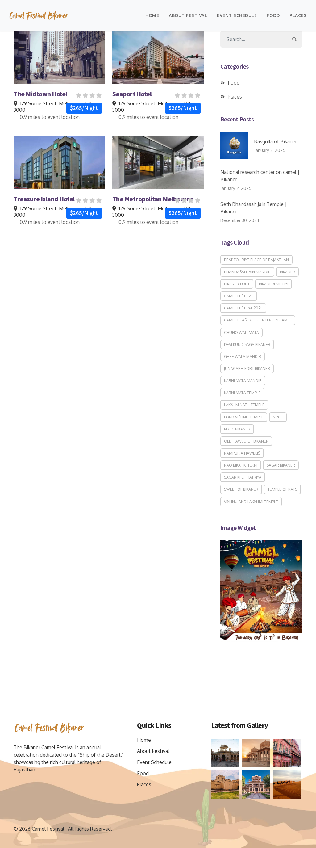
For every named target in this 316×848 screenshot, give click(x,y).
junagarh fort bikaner (247, 368)
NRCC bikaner (237, 429)
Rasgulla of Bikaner (275, 141)
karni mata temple (242, 392)
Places (297, 15)
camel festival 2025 (243, 308)
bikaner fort (237, 284)
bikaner (287, 272)
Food (273, 15)
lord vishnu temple (244, 417)
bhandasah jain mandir (247, 272)
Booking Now (59, 57)
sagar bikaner (281, 465)
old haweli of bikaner (246, 441)
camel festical (238, 296)
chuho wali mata (241, 332)
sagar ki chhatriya (242, 477)
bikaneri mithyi (273, 284)
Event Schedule (237, 15)
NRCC (278, 417)
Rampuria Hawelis (242, 453)
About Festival (188, 15)
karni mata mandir (243, 380)
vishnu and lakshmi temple (251, 501)
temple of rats (282, 489)
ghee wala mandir (242, 356)
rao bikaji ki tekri (240, 465)
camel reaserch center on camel (258, 320)
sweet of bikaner (241, 489)
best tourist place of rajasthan (256, 260)
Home (152, 15)
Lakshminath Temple (244, 404)
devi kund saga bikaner (247, 344)
